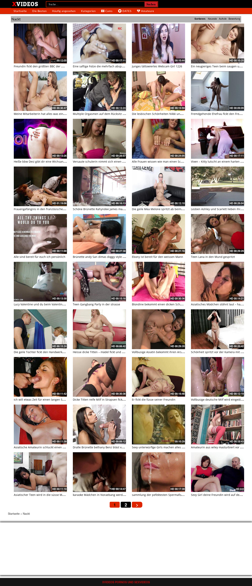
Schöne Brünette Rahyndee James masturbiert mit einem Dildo (114, 209)
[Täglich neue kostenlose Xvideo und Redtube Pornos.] (25, 4)
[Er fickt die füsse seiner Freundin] (158, 377)
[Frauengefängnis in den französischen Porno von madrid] (40, 186)
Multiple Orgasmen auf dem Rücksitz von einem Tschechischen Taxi (118, 114)
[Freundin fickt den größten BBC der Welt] (40, 43)
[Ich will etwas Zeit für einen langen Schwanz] (40, 377)
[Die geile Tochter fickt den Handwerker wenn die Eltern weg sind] (40, 329)
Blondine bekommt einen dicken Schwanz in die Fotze (167, 304)
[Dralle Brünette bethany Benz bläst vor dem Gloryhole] (99, 424)
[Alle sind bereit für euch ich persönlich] (40, 234)
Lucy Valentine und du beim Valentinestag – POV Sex (48, 304)
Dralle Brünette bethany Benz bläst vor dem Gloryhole (108, 447)
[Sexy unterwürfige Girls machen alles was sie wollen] (158, 424)
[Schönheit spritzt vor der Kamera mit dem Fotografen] (217, 329)
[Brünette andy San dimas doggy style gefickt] (99, 234)
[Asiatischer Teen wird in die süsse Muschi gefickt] (40, 472)
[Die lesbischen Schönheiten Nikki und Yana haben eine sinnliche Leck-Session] (158, 91)
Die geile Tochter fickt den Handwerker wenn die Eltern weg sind (56, 352)
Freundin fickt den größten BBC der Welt (40, 66)
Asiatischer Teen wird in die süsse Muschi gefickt (46, 495)
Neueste (212, 18)
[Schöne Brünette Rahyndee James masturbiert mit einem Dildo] (99, 186)
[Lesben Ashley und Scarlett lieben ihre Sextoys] (217, 186)
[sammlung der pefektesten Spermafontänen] (158, 472)
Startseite (20, 11)
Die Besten (39, 11)
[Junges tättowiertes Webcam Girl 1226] (158, 43)
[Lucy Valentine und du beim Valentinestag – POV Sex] (40, 282)
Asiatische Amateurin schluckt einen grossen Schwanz (49, 447)
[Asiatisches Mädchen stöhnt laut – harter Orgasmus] (217, 282)
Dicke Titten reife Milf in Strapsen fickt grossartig (105, 399)
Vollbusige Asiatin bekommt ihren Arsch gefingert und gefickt (172, 352)
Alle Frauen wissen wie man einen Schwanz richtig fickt (168, 161)
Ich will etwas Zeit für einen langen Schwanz (43, 399)
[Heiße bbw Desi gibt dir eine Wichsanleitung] (40, 139)
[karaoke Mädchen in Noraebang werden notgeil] (99, 472)
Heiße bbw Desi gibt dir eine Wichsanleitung (43, 161)
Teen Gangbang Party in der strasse (96, 304)
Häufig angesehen (64, 11)
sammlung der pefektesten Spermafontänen (161, 495)
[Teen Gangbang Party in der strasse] (99, 282)
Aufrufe (223, 18)
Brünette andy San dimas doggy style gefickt (102, 257)
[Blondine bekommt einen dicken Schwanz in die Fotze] (158, 282)
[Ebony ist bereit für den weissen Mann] (158, 234)
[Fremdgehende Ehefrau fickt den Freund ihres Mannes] (217, 91)
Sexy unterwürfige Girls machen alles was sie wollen (166, 447)
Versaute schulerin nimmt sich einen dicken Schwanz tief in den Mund (119, 161)
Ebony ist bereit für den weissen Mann (157, 257)
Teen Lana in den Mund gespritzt (213, 257)
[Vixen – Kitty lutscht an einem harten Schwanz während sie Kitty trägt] (217, 139)
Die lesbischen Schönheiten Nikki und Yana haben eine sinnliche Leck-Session (183, 114)
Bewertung (234, 18)
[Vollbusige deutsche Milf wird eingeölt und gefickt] (217, 377)
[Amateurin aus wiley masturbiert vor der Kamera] (217, 424)
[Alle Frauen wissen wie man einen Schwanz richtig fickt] (158, 139)
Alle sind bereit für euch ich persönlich (39, 257)
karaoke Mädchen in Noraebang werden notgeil (104, 495)
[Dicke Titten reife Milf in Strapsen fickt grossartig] (99, 377)
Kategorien (88, 11)
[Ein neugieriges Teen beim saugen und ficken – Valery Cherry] (217, 43)
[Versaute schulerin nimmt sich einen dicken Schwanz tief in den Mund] (99, 139)
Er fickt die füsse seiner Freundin (153, 399)
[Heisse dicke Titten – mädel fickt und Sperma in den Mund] (99, 329)
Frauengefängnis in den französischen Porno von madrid (51, 209)
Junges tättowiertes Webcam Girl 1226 (157, 66)
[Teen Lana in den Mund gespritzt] (217, 234)
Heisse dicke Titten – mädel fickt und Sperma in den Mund (111, 352)
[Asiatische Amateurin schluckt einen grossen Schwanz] (40, 424)
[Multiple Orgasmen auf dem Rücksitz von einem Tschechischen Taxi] (99, 91)
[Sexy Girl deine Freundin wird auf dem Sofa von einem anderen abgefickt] (217, 472)
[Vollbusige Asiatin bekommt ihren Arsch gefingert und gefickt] (158, 329)
